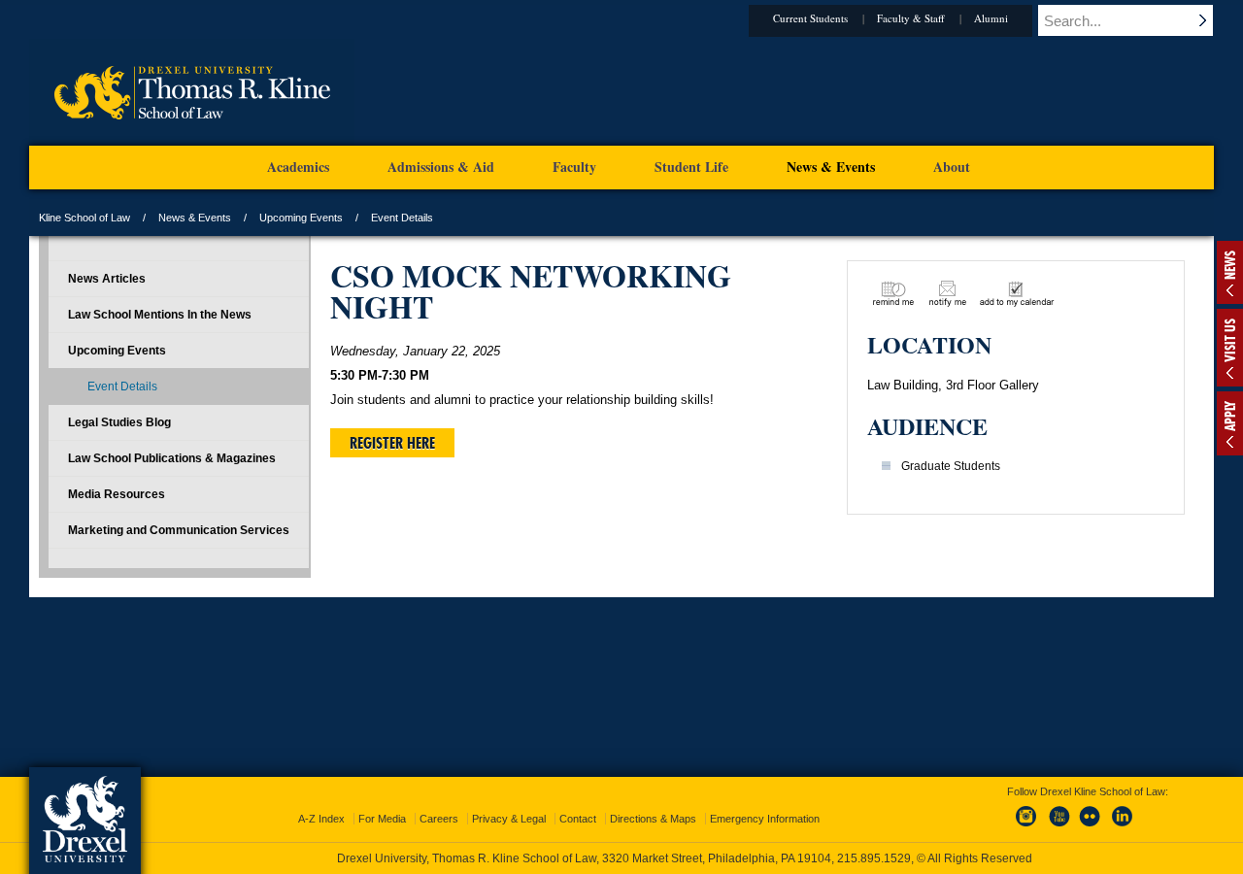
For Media (382, 818)
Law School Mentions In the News (160, 314)
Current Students (810, 18)
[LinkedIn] (1122, 827)
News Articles (107, 279)
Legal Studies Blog (119, 422)
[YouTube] (1058, 827)
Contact (577, 818)
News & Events (194, 217)
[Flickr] (1090, 827)
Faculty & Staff (911, 18)
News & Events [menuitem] (831, 166)
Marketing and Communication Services (178, 530)
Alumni (991, 18)
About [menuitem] (951, 166)
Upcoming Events (301, 217)
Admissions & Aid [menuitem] (440, 166)
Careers (439, 818)
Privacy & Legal (509, 818)
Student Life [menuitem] (691, 166)
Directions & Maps (653, 818)
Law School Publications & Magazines (172, 458)
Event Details (122, 386)
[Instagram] (1026, 827)
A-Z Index (321, 818)
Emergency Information (765, 818)
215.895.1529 (874, 858)
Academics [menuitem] (298, 166)
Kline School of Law (84, 217)
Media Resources (116, 494)
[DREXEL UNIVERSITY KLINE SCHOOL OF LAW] (191, 141)
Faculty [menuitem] (574, 166)
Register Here (392, 443)
